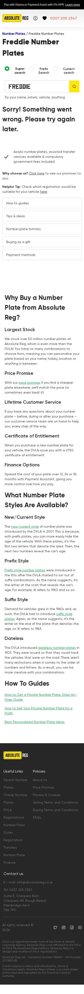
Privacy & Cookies (47, 795)
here (43, 191)
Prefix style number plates (25, 570)
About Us (40, 780)
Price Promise (43, 787)
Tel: (18, 890)
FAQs (37, 817)
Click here (36, 173)
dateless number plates (57, 648)
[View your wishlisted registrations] (44, 18)
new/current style (25, 526)
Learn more (72, 4)
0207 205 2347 (63, 18)
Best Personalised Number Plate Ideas (35, 722)
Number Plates (13, 33)
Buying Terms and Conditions (55, 810)
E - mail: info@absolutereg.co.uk (28, 882)
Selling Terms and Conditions (55, 802)
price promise (29, 382)
